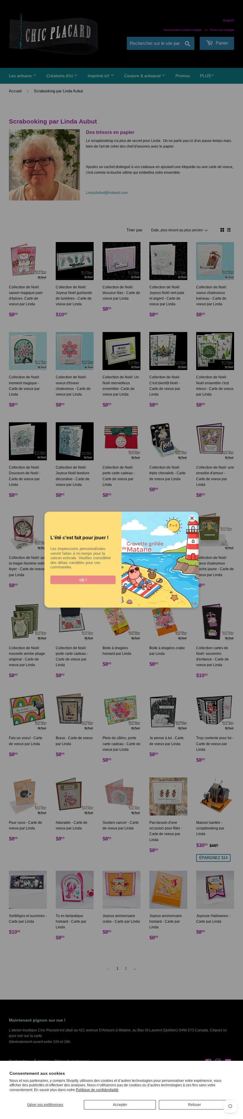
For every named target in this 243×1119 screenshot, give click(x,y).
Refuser (194, 1105)
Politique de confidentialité (97, 1090)
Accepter (120, 1105)
